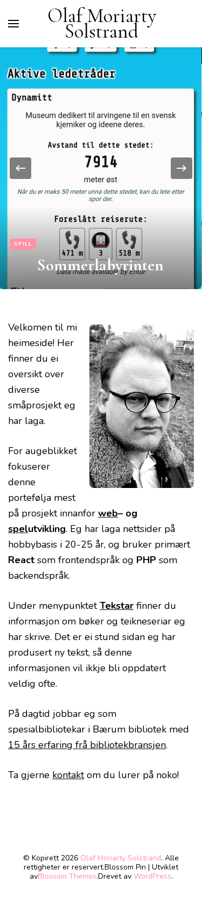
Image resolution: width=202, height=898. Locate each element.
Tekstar (117, 605)
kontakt (68, 774)
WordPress (152, 876)
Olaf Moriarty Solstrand (101, 24)
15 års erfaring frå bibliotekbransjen (87, 744)
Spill (23, 244)
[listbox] (101, 168)
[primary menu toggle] (13, 23)
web (108, 513)
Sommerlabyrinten (100, 265)
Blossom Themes (67, 876)
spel (18, 528)
